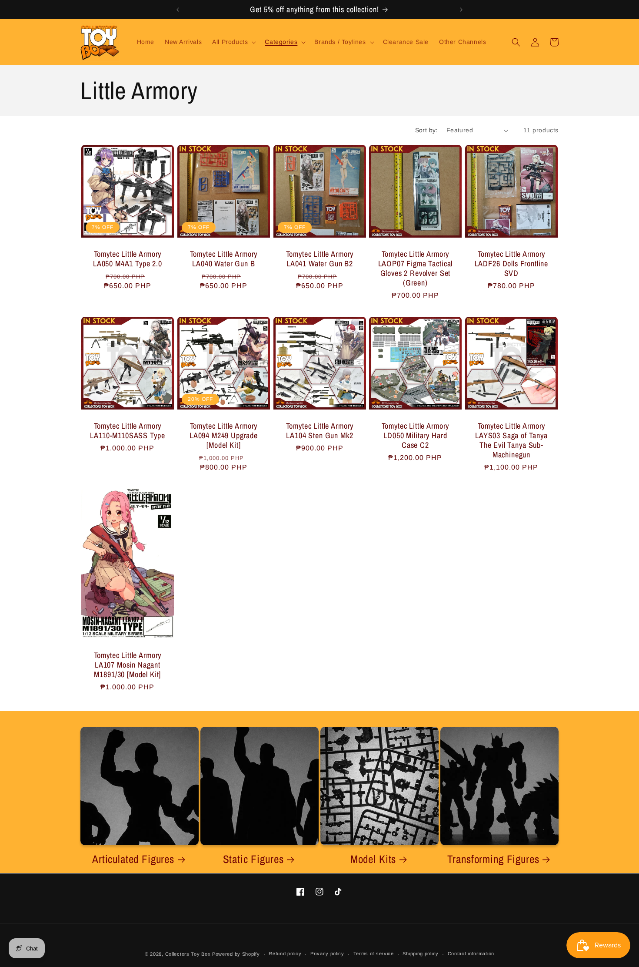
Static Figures (253, 859)
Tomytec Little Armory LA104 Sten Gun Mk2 (319, 430)
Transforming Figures (493, 859)
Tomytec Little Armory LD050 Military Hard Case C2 (415, 435)
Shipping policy (421, 953)
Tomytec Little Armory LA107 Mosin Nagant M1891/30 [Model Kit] (128, 665)
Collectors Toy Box (188, 954)
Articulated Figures (133, 859)
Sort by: (426, 130)
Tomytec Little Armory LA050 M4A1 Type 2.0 (127, 259)
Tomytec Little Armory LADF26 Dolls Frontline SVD (511, 263)
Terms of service (373, 953)
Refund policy (285, 953)
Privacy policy (327, 953)
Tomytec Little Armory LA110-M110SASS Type (127, 430)
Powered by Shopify (236, 954)
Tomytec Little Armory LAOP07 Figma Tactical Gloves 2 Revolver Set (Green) (415, 268)
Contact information (471, 953)
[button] (233, 42)
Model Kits (373, 859)
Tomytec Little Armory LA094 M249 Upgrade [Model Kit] (224, 435)
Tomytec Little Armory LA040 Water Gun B (223, 259)
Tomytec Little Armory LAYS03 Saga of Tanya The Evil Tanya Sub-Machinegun (511, 440)
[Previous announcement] (177, 9)
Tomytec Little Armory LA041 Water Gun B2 (319, 259)
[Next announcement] (461, 9)
